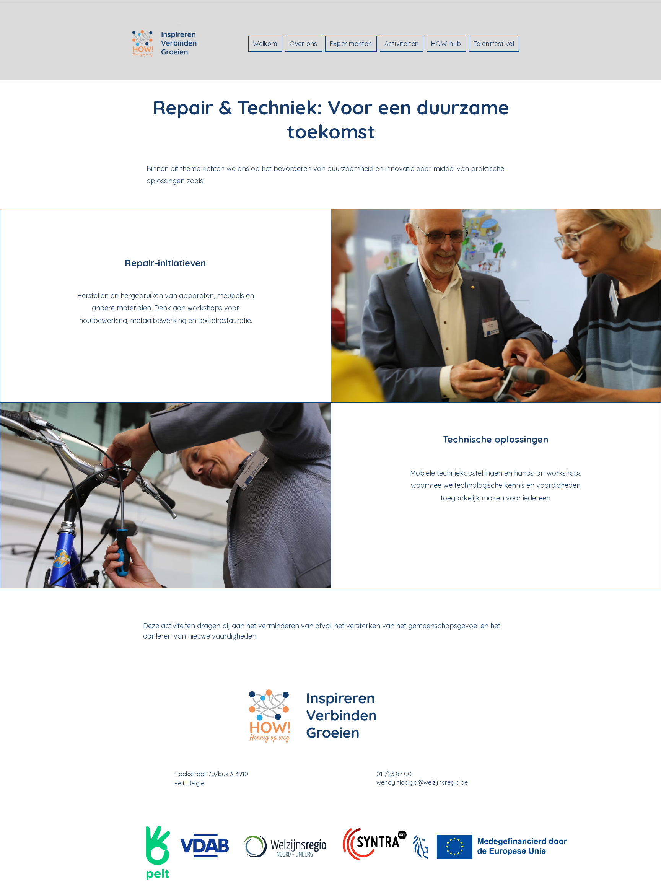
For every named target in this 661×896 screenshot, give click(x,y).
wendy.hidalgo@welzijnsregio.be (422, 782)
